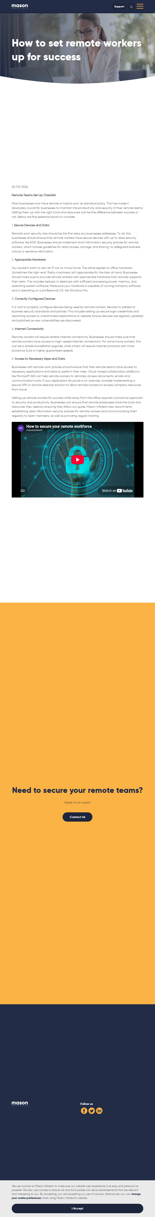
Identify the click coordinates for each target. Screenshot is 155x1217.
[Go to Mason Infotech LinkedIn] (99, 1110)
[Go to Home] (20, 6)
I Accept (77, 1208)
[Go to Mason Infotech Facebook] (84, 1110)
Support (119, 6)
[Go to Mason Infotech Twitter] (91, 1110)
